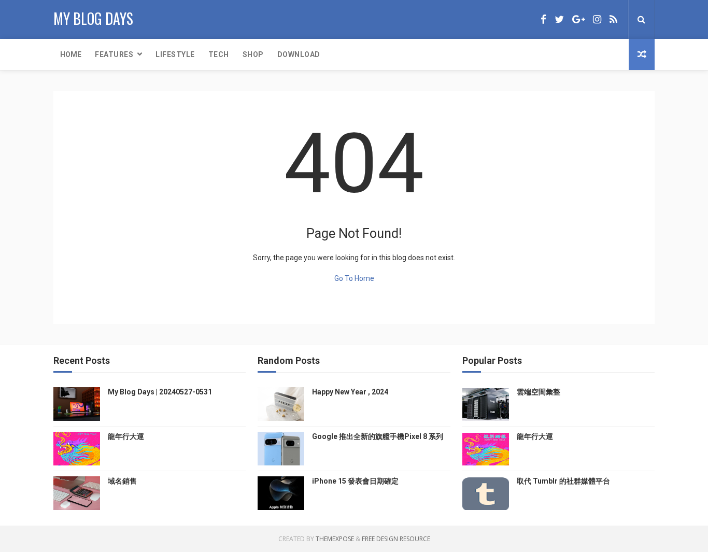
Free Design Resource (396, 538)
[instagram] (597, 19)
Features (114, 54)
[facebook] (543, 19)
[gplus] (578, 19)
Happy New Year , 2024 (350, 392)
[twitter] (559, 19)
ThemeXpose (335, 538)
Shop (253, 54)
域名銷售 (122, 481)
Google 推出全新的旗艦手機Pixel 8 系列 (377, 436)
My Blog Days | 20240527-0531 (160, 392)
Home (70, 54)
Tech (218, 54)
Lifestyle (175, 54)
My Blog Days (93, 18)
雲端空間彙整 (538, 392)
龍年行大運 (126, 436)
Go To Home (354, 278)
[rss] (613, 19)
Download (298, 54)
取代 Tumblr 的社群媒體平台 (563, 481)
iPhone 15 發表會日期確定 (355, 481)
